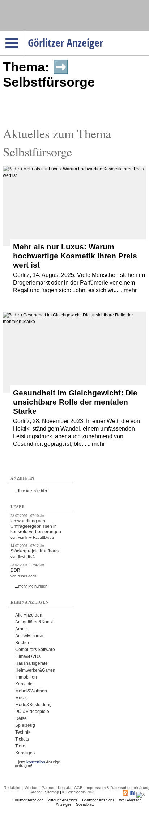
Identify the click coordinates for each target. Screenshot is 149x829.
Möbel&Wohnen (31, 691)
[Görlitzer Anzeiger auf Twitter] (140, 794)
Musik (21, 698)
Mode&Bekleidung (33, 704)
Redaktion (12, 788)
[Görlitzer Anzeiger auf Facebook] (132, 794)
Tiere (20, 746)
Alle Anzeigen (28, 615)
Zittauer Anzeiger (62, 800)
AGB (78, 788)
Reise (21, 718)
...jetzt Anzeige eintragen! (37, 762)
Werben (31, 788)
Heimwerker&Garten (35, 670)
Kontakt (64, 788)
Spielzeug (25, 725)
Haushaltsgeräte (31, 663)
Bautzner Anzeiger (98, 800)
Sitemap (52, 792)
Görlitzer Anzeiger (27, 800)
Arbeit (21, 629)
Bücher (22, 642)
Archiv (36, 792)
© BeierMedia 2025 (78, 792)
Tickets (22, 739)
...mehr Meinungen (31, 586)
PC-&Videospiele (32, 711)
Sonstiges (25, 753)
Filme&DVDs (28, 656)
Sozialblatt (85, 804)
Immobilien (26, 677)
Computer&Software (35, 649)
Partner (48, 788)
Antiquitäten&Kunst (34, 622)
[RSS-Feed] (125, 794)
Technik (22, 732)
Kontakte (24, 684)
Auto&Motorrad (30, 636)
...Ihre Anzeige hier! (31, 491)
